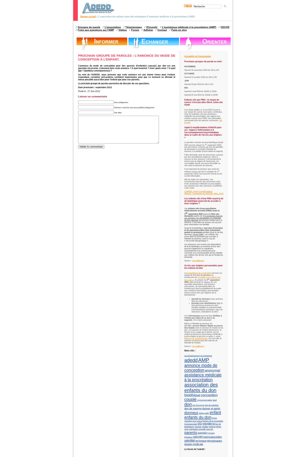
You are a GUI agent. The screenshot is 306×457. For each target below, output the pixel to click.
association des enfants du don (201, 387)
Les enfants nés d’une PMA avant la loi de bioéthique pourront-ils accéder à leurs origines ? (203, 201)
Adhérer (148, 30)
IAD (200, 423)
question (202, 432)
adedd (191, 360)
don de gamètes (212, 405)
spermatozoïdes (212, 436)
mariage (198, 427)
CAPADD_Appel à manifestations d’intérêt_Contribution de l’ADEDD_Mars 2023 (203, 192)
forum (214, 418)
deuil (215, 400)
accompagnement (192, 356)
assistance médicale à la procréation (203, 377)
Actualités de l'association (197, 56)
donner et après (211, 408)
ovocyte (209, 429)
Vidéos (122, 30)
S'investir (151, 27)
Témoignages (133, 27)
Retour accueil (88, 16)
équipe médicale (193, 444)
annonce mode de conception (200, 367)
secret (198, 437)
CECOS (225, 27)
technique (201, 440)
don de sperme (193, 408)
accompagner (206, 356)
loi (213, 423)
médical (212, 427)
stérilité (189, 440)
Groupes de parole (89, 27)
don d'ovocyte (198, 405)
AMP (203, 360)
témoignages (214, 440)
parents (190, 432)
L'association (113, 27)
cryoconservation (204, 400)
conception (209, 395)
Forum (135, 30)
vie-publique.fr (198, 261)
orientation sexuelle (197, 429)
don (188, 404)
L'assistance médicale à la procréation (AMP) (189, 27)
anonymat (212, 370)
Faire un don (179, 30)
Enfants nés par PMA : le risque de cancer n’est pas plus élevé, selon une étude (203, 102)
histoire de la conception (212, 421)
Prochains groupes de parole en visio (203, 61)
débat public (204, 413)
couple (190, 399)
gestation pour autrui (193, 421)
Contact (162, 30)
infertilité (207, 423)
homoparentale (190, 424)
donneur (191, 413)
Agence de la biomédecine (196, 338)
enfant (215, 412)
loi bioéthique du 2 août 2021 (199, 273)
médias (205, 427)
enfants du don (197, 417)
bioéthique (192, 395)
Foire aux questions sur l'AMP (96, 30)
